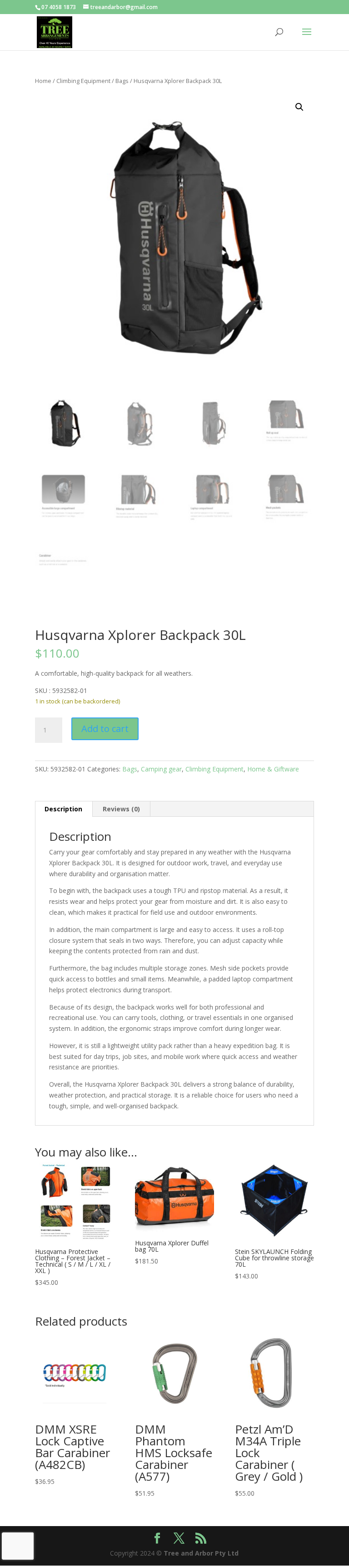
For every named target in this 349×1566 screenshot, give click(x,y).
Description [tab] (63, 809)
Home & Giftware (273, 769)
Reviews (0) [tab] (121, 809)
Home (43, 81)
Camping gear (161, 769)
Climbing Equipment (83, 81)
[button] (299, 107)
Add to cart (105, 728)
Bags (122, 81)
